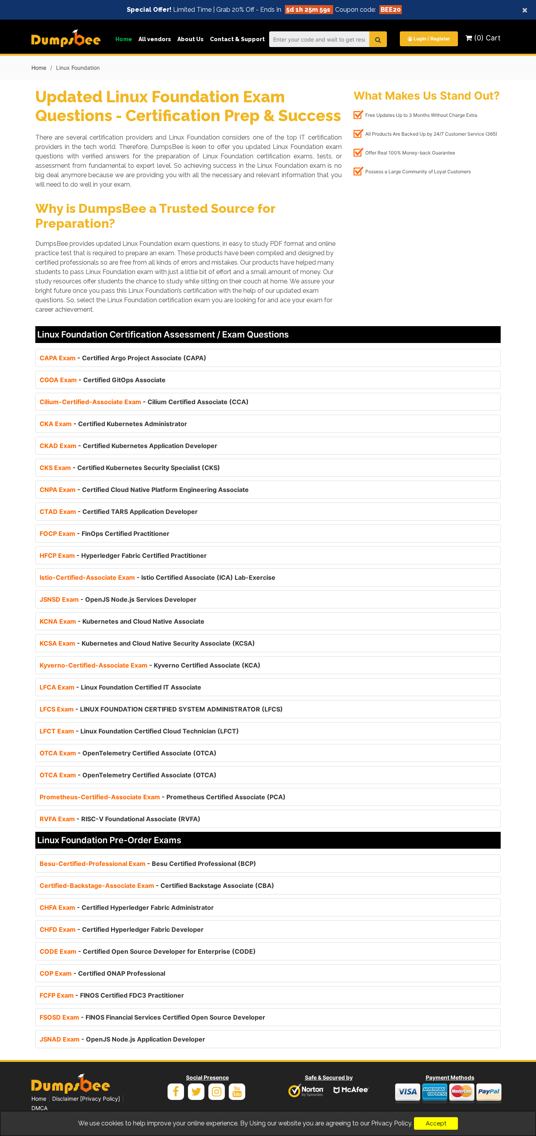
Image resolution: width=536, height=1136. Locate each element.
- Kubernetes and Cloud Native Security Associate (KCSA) (147, 643)
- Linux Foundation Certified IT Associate (120, 687)
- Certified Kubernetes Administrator (113, 424)
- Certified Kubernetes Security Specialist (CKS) (130, 468)
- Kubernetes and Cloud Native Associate (122, 621)
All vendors (155, 39)
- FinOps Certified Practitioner (105, 533)
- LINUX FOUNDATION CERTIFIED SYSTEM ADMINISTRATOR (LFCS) (161, 709)
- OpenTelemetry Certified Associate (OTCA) (128, 753)
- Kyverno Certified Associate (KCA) (150, 665)
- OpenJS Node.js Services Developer (118, 599)
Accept (436, 1123)
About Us (190, 39)
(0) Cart (486, 38)
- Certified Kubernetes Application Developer (128, 446)
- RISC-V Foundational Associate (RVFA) (120, 819)
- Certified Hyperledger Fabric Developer (122, 929)
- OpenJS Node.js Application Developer (122, 1039)
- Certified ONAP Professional (102, 973)
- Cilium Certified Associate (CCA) (144, 402)
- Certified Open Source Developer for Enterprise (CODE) (148, 951)
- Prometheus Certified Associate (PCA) (163, 797)
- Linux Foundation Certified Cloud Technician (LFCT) (139, 731)
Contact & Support (237, 39)
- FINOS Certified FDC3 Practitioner (112, 995)
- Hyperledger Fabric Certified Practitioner (123, 555)
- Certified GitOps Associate (103, 380)
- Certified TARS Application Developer (119, 511)
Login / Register (431, 39)
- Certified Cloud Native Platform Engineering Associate (144, 490)
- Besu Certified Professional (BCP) (148, 863)
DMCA (39, 1108)
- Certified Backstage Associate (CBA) (157, 885)
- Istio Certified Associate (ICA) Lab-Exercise (157, 577)
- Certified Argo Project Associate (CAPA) (123, 358)
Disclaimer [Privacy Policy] (86, 1098)
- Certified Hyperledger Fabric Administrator (127, 907)
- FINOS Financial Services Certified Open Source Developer (152, 1017)
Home (123, 39)
